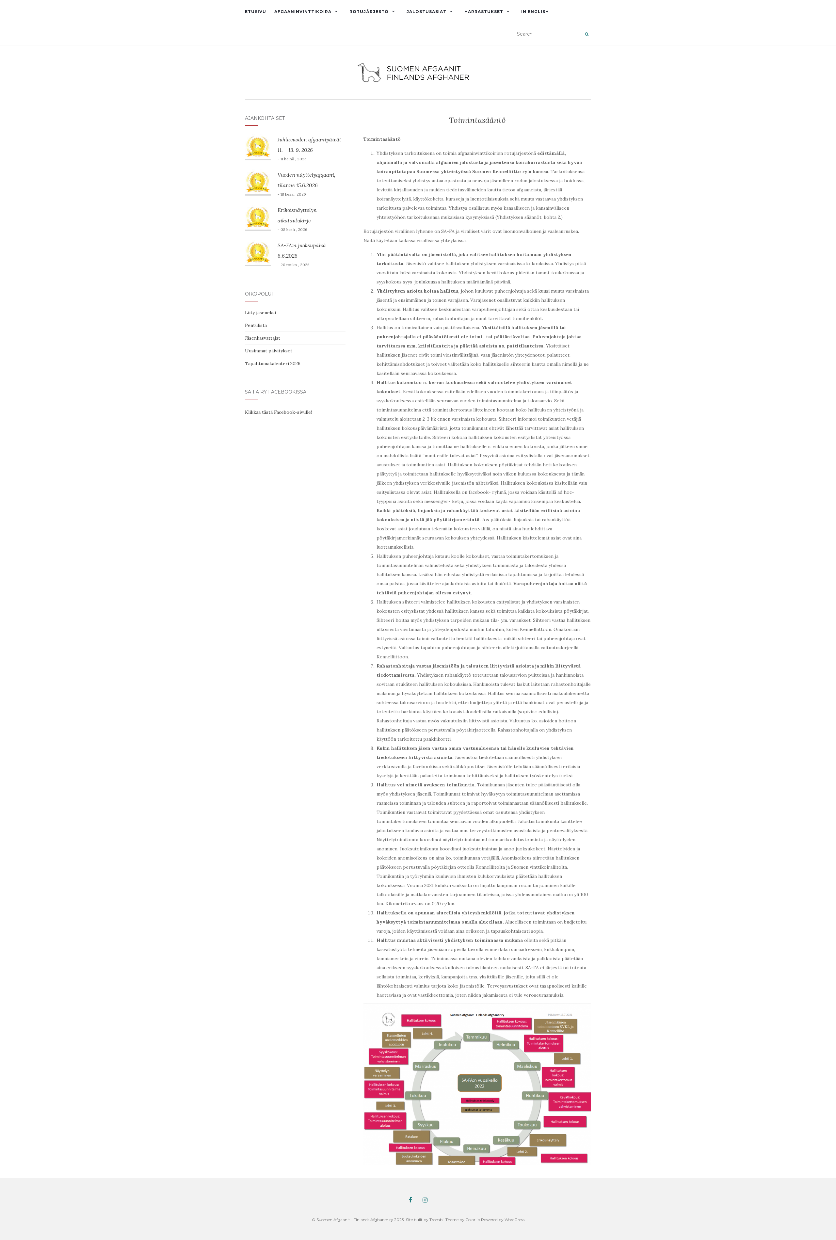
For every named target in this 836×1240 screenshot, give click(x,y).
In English (535, 11)
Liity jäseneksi (260, 312)
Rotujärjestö (369, 11)
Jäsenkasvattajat (262, 338)
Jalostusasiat (426, 11)
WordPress (514, 1219)
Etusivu (255, 11)
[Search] (586, 34)
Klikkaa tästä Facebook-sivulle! (278, 412)
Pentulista (256, 325)
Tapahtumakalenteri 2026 (272, 363)
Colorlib (472, 1219)
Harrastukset (483, 11)
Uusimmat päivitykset (268, 351)
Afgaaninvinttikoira (302, 11)
